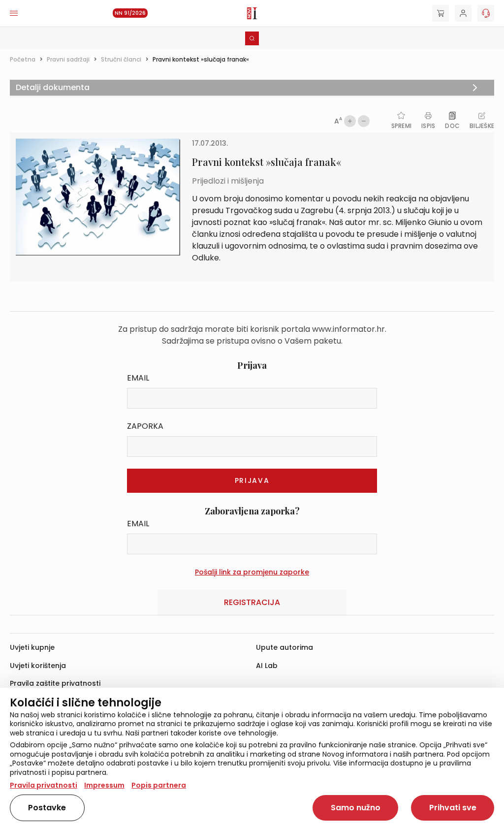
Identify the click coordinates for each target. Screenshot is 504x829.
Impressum (104, 785)
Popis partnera (158, 785)
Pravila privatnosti (43, 785)
